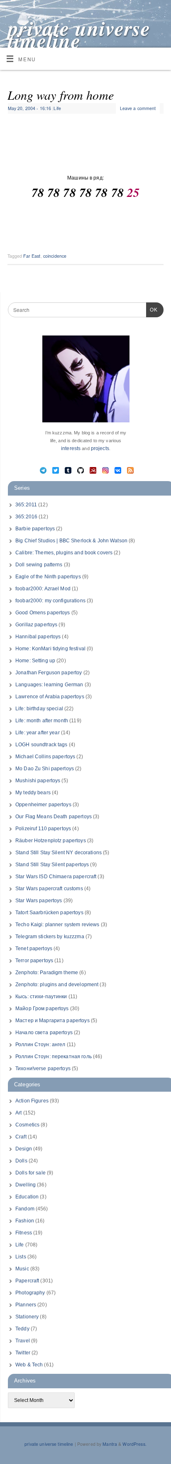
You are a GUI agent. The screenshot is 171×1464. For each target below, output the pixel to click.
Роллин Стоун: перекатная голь (53, 1056)
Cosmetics (27, 1125)
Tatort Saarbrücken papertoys (49, 912)
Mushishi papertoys (37, 781)
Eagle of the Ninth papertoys (48, 577)
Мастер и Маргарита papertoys (52, 1020)
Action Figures (32, 1101)
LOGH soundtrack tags (41, 745)
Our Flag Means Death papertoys (53, 816)
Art (18, 1113)
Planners (25, 1305)
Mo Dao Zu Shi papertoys (44, 769)
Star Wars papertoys (38, 900)
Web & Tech (29, 1365)
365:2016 (26, 517)
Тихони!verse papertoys (43, 1068)
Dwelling (25, 1185)
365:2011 (26, 505)
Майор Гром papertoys (42, 1008)
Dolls (21, 1161)
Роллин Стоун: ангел (40, 1044)
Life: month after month (41, 721)
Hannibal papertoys (38, 637)
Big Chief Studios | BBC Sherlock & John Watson (71, 541)
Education (27, 1197)
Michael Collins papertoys (45, 757)
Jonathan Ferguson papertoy (48, 673)
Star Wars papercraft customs (49, 888)
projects (100, 448)
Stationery (27, 1317)
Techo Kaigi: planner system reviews (57, 924)
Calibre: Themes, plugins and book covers (63, 553)
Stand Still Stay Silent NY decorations (58, 852)
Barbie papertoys (35, 529)
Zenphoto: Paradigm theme (46, 972)
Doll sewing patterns (39, 565)
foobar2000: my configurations (50, 601)
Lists (20, 1257)
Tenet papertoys (33, 948)
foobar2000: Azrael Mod (43, 589)
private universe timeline (79, 34)
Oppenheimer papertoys (43, 804)
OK (152, 310)
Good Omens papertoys (42, 613)
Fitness (23, 1233)
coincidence (54, 256)
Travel (22, 1341)
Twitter (22, 1353)
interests (71, 448)
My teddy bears (33, 792)
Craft (21, 1137)
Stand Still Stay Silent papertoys (52, 864)
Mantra (110, 1444)
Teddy (22, 1329)
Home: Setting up (35, 661)
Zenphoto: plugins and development (56, 984)
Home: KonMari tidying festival (50, 649)
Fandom (24, 1209)
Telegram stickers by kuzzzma (49, 936)
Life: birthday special (39, 709)
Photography (30, 1293)
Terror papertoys (34, 960)
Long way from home (60, 94)
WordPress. (134, 1444)
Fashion (24, 1221)
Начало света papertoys (44, 1032)
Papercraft (27, 1281)
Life (57, 108)
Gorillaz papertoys (36, 625)
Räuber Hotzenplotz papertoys (50, 840)
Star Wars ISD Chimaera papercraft (55, 876)
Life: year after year (37, 733)
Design (23, 1149)
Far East (31, 256)
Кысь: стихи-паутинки (41, 996)
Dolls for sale (30, 1173)
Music (22, 1269)
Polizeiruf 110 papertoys (43, 828)
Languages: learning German (49, 685)
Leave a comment (138, 108)
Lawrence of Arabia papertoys (49, 697)
